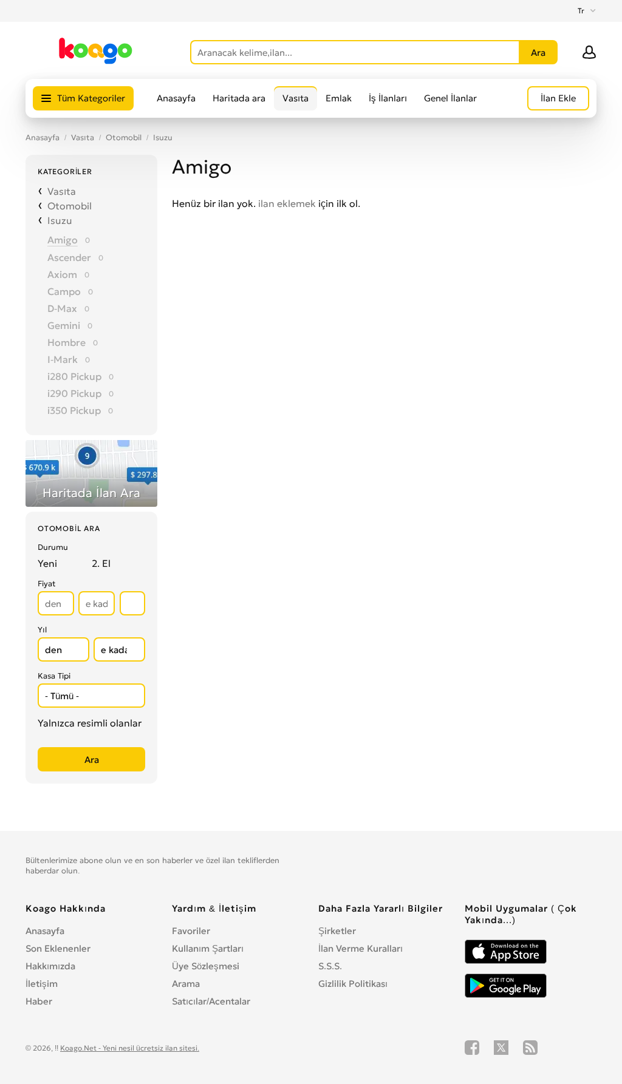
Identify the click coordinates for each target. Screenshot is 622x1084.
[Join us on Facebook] (472, 1047)
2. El (101, 563)
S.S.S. (330, 966)
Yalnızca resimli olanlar (90, 723)
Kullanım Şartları (208, 948)
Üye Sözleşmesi (205, 966)
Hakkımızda (50, 966)
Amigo (62, 240)
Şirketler (337, 931)
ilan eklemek (287, 203)
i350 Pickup (74, 410)
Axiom (62, 274)
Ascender (69, 257)
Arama (186, 983)
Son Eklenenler (58, 948)
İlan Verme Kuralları (360, 948)
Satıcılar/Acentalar (211, 1001)
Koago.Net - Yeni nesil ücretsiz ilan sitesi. (129, 1047)
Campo (64, 291)
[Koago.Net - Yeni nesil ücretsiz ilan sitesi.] (96, 62)
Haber (39, 1001)
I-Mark (62, 359)
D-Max (62, 308)
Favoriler (191, 931)
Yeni (47, 563)
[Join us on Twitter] (501, 1047)
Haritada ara (239, 98)
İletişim (42, 983)
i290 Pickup (74, 393)
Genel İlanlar (450, 98)
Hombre (66, 342)
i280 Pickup (74, 376)
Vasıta (295, 98)
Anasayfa (176, 98)
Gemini (63, 325)
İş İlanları (388, 98)
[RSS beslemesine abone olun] (530, 1047)
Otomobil (124, 137)
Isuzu (163, 137)
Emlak (339, 98)
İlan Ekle (558, 98)
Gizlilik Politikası (353, 983)
